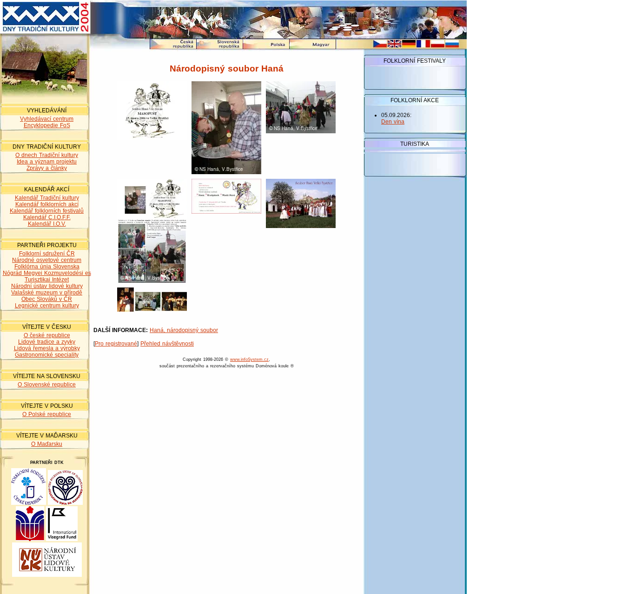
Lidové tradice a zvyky (46, 342)
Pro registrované (116, 343)
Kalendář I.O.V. (47, 224)
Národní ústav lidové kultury (47, 286)
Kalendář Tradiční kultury (47, 198)
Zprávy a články (46, 168)
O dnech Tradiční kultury (46, 155)
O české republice (47, 335)
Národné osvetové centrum (46, 260)
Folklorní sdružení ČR (47, 253)
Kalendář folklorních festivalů (47, 211)
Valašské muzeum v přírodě (46, 292)
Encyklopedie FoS (47, 125)
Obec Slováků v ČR (46, 299)
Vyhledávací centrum (46, 119)
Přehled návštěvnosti (167, 343)
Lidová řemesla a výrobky (47, 348)
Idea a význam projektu (47, 161)
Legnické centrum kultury (47, 305)
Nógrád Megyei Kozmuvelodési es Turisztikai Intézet (47, 276)
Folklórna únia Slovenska (46, 266)
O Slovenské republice (47, 384)
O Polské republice (46, 414)
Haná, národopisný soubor (184, 330)
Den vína (392, 121)
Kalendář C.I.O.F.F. (47, 217)
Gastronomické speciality (47, 355)
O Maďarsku (46, 444)
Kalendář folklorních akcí (47, 204)
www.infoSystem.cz (249, 359)
